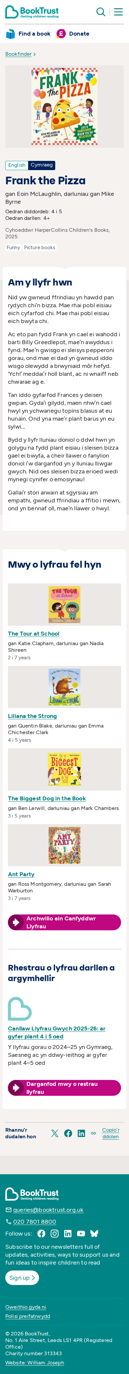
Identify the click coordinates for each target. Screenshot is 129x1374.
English (16, 165)
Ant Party (21, 874)
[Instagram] (55, 1234)
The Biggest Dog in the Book (47, 798)
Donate (79, 33)
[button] (55, 1133)
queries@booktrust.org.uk (48, 1209)
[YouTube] (81, 1234)
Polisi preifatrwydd (27, 1316)
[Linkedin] (68, 1234)
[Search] (101, 12)
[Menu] (118, 12)
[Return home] (32, 11)
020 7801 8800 (34, 1221)
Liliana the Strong (32, 716)
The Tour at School (33, 633)
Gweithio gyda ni (25, 1307)
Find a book (35, 33)
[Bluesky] (94, 1234)
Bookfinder (18, 54)
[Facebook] (41, 1234)
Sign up (19, 1277)
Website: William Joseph (34, 1362)
